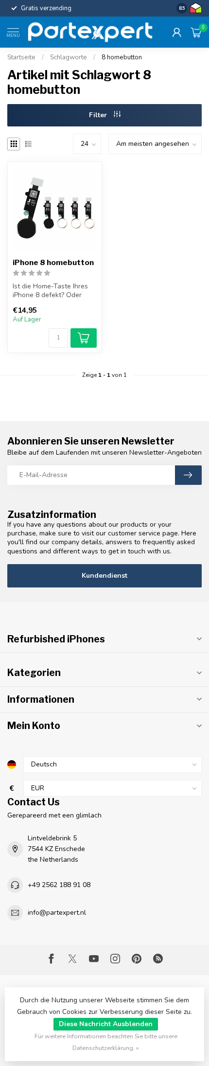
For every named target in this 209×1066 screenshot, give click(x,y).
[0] (196, 32)
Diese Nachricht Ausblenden (106, 1024)
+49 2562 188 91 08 (59, 884)
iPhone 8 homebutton (53, 262)
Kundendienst (104, 575)
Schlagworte (68, 57)
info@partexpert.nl (57, 912)
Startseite (21, 57)
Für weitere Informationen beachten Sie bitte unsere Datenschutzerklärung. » (106, 1042)
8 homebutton (122, 57)
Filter (99, 115)
